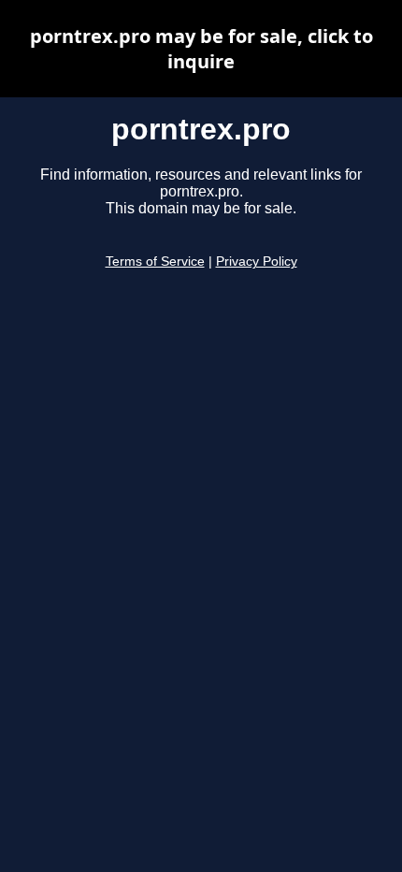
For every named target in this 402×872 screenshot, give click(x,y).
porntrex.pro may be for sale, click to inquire (201, 48)
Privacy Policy (256, 261)
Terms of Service (155, 261)
